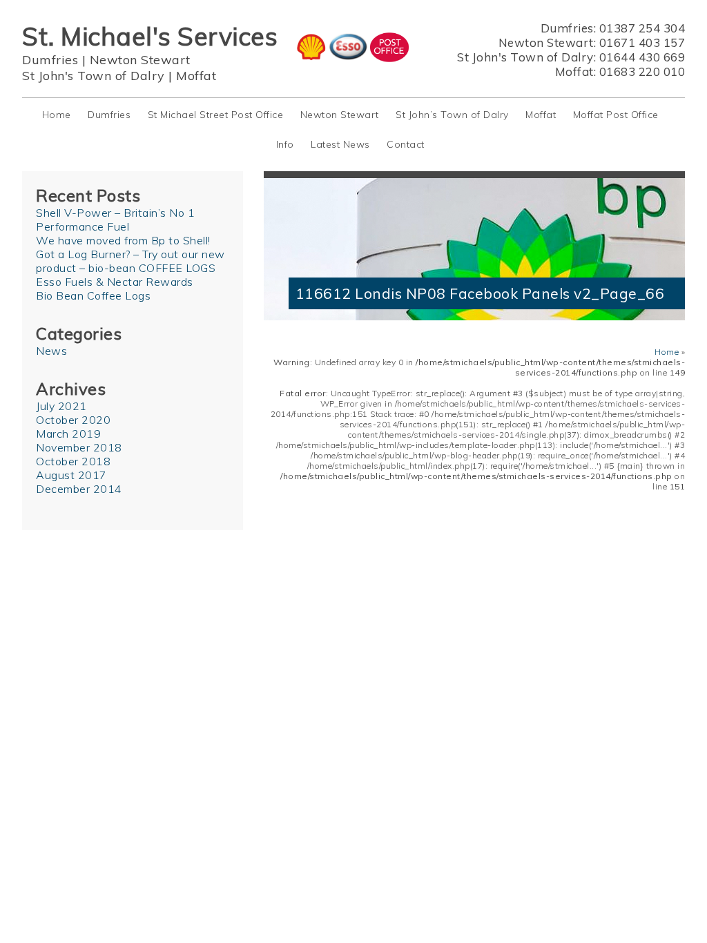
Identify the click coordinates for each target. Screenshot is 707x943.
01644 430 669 (642, 57)
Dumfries (50, 60)
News (51, 351)
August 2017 (71, 475)
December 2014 (79, 489)
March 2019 (68, 433)
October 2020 (73, 420)
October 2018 (73, 461)
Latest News (340, 144)
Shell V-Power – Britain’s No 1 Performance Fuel (115, 219)
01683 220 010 (642, 71)
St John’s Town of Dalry (452, 114)
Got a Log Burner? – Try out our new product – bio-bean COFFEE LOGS (130, 261)
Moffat (196, 76)
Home (56, 114)
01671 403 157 (642, 42)
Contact (406, 144)
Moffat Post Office (616, 114)
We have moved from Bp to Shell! (123, 240)
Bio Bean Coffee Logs (93, 295)
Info (285, 144)
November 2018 (79, 447)
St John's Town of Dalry (93, 76)
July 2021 (61, 406)
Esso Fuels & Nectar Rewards (114, 282)
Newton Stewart (140, 60)
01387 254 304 (642, 28)
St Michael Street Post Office (216, 114)
